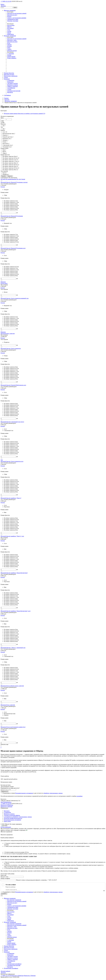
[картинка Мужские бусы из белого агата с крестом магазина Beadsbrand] (53, 684)
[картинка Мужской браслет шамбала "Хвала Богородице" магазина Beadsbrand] (53, 571)
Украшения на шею (12, 19)
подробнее (79, 796)
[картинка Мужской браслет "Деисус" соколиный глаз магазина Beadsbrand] (53, 646)
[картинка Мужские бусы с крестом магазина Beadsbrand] (53, 703)
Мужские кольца (12, 50)
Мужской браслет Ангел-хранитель (11, 348)
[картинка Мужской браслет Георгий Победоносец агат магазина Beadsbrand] (53, 383)
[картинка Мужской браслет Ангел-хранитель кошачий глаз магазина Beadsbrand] (53, 297)
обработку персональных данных (53, 793)
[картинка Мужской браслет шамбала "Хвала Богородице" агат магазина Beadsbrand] (53, 609)
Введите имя (4, 876)
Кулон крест (4, 283)
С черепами (10, 53)
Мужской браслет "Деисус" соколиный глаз (13, 647)
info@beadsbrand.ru (6, 802)
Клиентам (7, 79)
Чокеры (9, 44)
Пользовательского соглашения (24, 793)
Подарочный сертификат (14, 964)
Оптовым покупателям (13, 91)
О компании (10, 80)
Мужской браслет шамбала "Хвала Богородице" (14, 573)
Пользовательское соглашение (12, 819)
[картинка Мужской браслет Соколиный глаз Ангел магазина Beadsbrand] (53, 420)
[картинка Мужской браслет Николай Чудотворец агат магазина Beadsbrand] (53, 246)
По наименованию (11, 179)
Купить (3, 186)
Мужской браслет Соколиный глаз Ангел (12, 421)
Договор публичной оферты (12, 815)
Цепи (8, 47)
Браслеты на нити (12, 41)
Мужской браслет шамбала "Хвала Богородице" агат (15, 611)
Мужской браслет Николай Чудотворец (12, 216)
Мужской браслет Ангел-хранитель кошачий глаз (14, 298)
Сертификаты (11, 88)
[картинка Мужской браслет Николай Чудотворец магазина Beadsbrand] (53, 214)
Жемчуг (9, 26)
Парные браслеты (9, 73)
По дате (19, 179)
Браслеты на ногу (12, 15)
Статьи (9, 89)
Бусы (8, 43)
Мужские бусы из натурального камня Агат (13, 727)
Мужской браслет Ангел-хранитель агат (12, 461)
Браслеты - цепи (11, 40)
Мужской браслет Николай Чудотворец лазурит (14, 182)
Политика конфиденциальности (13, 818)
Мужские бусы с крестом (8, 705)
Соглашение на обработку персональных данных (18, 817)
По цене (3, 179)
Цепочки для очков (12, 21)
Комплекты (10, 34)
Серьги (9, 49)
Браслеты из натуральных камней (16, 13)
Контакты (10, 92)
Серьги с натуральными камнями (16, 18)
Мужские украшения (10, 35)
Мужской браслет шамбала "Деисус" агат (12, 536)
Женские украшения (9, 10)
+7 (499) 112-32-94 (6, 803)
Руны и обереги (11, 58)
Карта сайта (7, 821)
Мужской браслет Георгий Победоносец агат (13, 385)
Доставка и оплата (12, 83)
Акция (23, 179)
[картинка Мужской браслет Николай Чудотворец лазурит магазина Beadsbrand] (53, 181)
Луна (8, 29)
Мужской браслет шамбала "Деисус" (11, 498)
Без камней (10, 28)
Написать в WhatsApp (7, 805)
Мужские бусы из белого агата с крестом (12, 685)
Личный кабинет (5, 971)
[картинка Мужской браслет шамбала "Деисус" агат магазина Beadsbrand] (53, 534)
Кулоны (9, 46)
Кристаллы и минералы (10, 76)
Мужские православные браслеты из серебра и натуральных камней (24, 113)
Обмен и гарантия (12, 86)
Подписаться (4, 791)
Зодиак (9, 31)
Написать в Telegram (6, 806)
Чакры (9, 32)
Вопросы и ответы (12, 85)
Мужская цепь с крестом (8, 333)
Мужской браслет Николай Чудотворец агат (13, 248)
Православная (11, 56)
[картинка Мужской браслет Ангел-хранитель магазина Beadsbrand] (53, 347)
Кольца (9, 16)
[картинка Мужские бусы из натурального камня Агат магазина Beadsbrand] (53, 725)
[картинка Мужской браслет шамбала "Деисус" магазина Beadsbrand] (53, 496)
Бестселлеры (10, 25)
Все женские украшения (14, 899)
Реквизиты (10, 82)
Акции (6, 77)
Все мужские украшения (14, 923)
